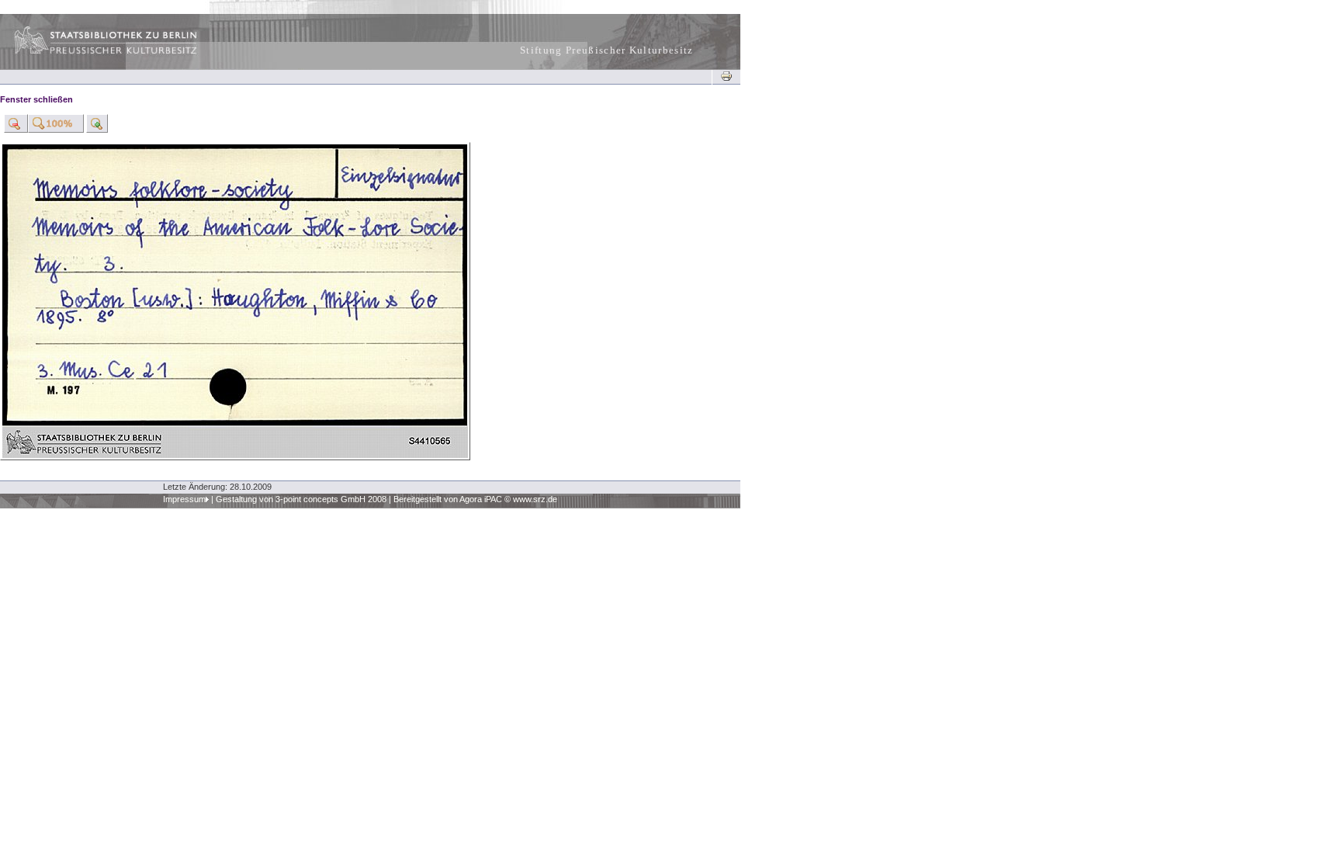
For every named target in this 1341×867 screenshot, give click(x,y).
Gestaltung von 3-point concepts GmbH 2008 (301, 499)
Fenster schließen (36, 99)
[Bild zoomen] (16, 123)
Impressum (184, 499)
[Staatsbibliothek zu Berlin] (91, 52)
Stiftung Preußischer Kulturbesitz (607, 50)
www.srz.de (535, 499)
